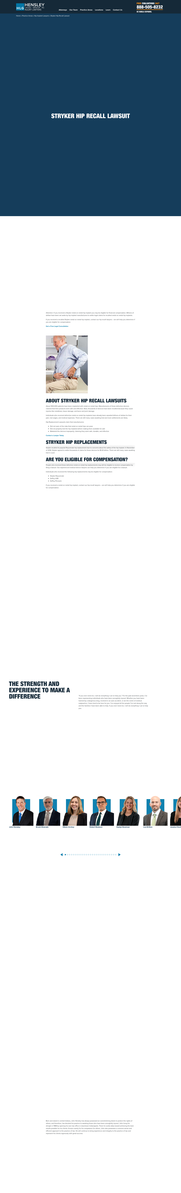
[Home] (30, 7)
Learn (108, 9)
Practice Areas (86, 9)
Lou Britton (147, 827)
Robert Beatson (96, 827)
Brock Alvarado (42, 827)
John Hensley (14, 827)
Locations (99, 9)
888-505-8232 (150, 7)
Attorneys (63, 9)
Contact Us (117, 9)
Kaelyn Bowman (123, 827)
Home (18, 16)
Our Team (73, 9)
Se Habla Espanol (144, 12)
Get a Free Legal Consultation (57, 326)
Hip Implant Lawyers (41, 16)
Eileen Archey (68, 827)
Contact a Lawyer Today (55, 435)
